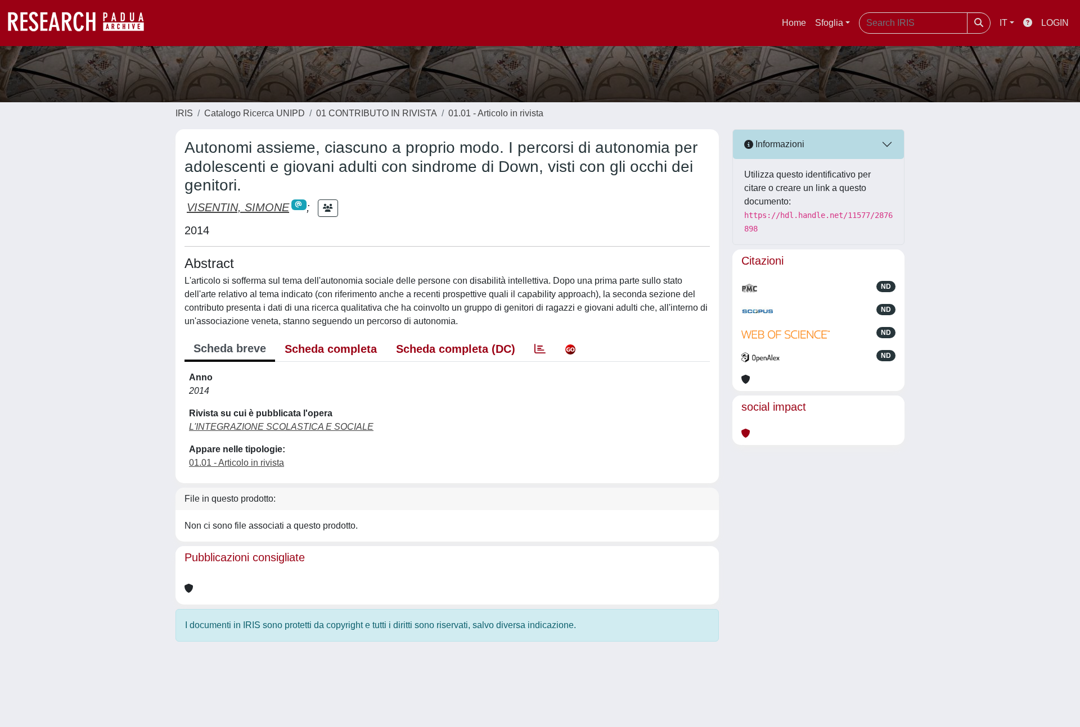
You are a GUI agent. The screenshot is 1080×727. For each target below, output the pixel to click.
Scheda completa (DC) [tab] (455, 349)
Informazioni (778, 144)
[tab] (540, 349)
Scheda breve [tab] (230, 348)
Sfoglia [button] (829, 23)
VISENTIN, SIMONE (238, 207)
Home (794, 23)
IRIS (184, 113)
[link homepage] (81, 23)
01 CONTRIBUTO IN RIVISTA (376, 113)
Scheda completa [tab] (331, 349)
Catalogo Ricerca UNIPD (254, 113)
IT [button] (1003, 23)
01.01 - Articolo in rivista (495, 113)
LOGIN (1055, 23)
